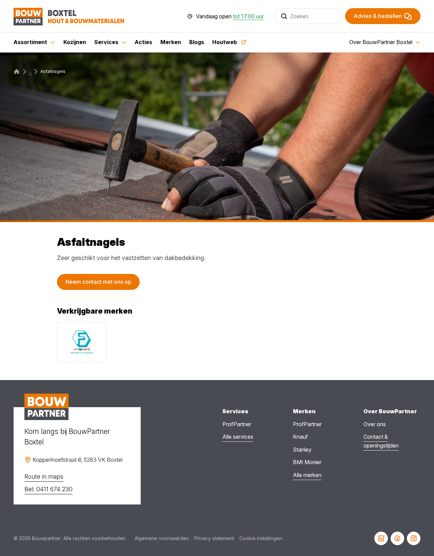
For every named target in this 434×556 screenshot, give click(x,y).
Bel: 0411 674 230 (48, 489)
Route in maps (43, 476)
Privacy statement (214, 538)
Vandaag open (230, 16)
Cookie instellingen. (261, 538)
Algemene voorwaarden (162, 538)
